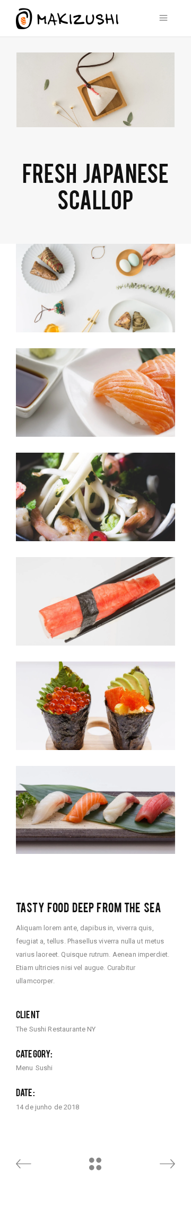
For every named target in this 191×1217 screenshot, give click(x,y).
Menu (24, 1068)
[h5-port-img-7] (95, 601)
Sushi (44, 1068)
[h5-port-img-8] (95, 497)
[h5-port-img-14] (95, 810)
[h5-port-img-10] (95, 392)
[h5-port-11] (95, 706)
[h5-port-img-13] (95, 288)
